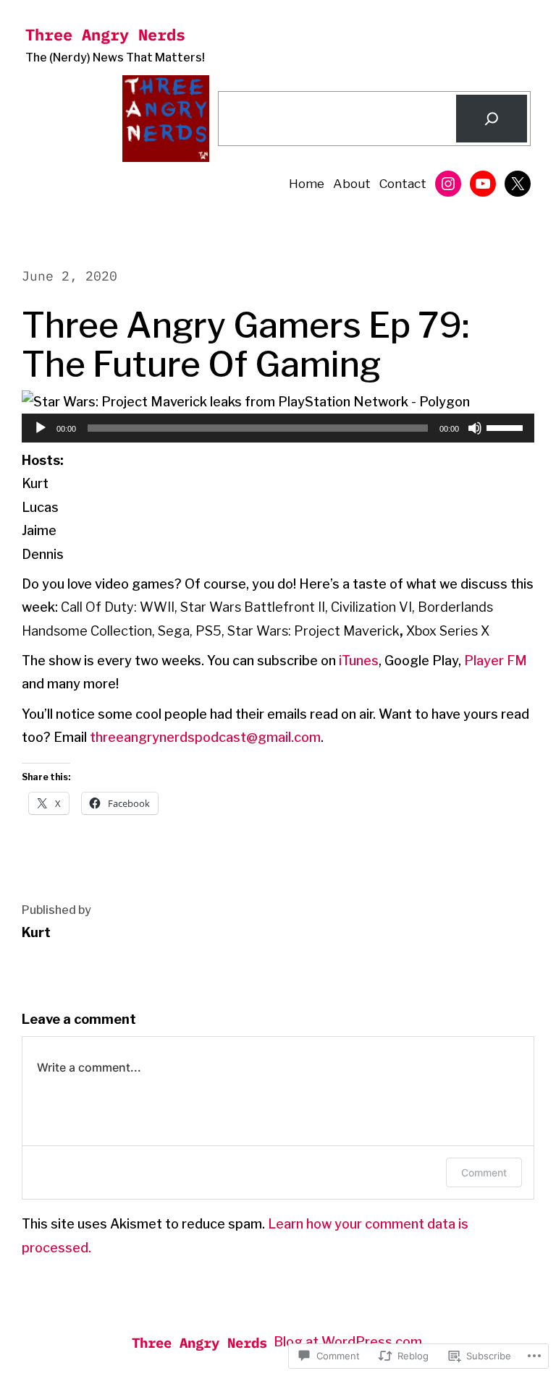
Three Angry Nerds (105, 34)
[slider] (506, 427)
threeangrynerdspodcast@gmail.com (205, 737)
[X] (518, 184)
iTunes (359, 660)
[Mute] (475, 428)
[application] (278, 428)
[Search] (491, 118)
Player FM (495, 660)
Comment (484, 1172)
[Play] (40, 428)
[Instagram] (448, 184)
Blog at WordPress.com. (349, 1341)
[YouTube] (483, 184)
